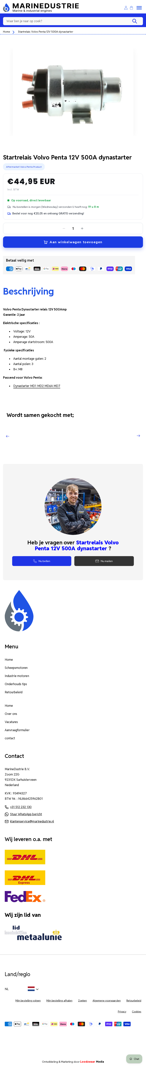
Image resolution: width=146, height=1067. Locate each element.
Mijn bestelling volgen (28, 1000)
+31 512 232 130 (21, 807)
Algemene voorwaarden (107, 1000)
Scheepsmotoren (16, 668)
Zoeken (82, 1000)
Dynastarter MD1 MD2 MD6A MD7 (36, 386)
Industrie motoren (17, 676)
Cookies (136, 1011)
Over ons (11, 714)
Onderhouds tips (16, 684)
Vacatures (11, 722)
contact (10, 738)
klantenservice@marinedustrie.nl (32, 821)
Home (6, 31)
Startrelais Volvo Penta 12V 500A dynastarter (45, 31)
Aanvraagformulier (17, 730)
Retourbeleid (13, 692)
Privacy (122, 1011)
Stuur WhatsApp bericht (26, 814)
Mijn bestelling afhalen (59, 1000)
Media (92, 1061)
